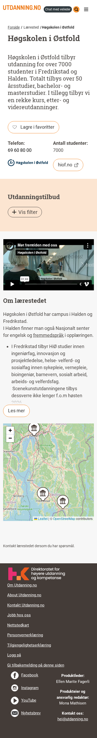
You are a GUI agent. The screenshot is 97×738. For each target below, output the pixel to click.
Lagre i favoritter (37, 127)
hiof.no (65, 164)
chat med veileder (57, 9)
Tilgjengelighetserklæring (29, 645)
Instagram (30, 687)
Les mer (16, 410)
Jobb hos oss (19, 615)
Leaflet (42, 518)
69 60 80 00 (20, 150)
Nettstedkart (18, 625)
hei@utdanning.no (72, 719)
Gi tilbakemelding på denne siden (35, 665)
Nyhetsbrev (31, 713)
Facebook (29, 675)
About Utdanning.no (24, 595)
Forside (14, 27)
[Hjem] (22, 7)
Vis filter (28, 212)
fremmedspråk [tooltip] (48, 335)
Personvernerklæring (25, 635)
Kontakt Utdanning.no (25, 605)
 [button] (48, 563)
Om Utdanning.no (22, 585)
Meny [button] (87, 9)
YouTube (28, 700)
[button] (10, 264)
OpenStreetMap (64, 518)
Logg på (14, 655)
